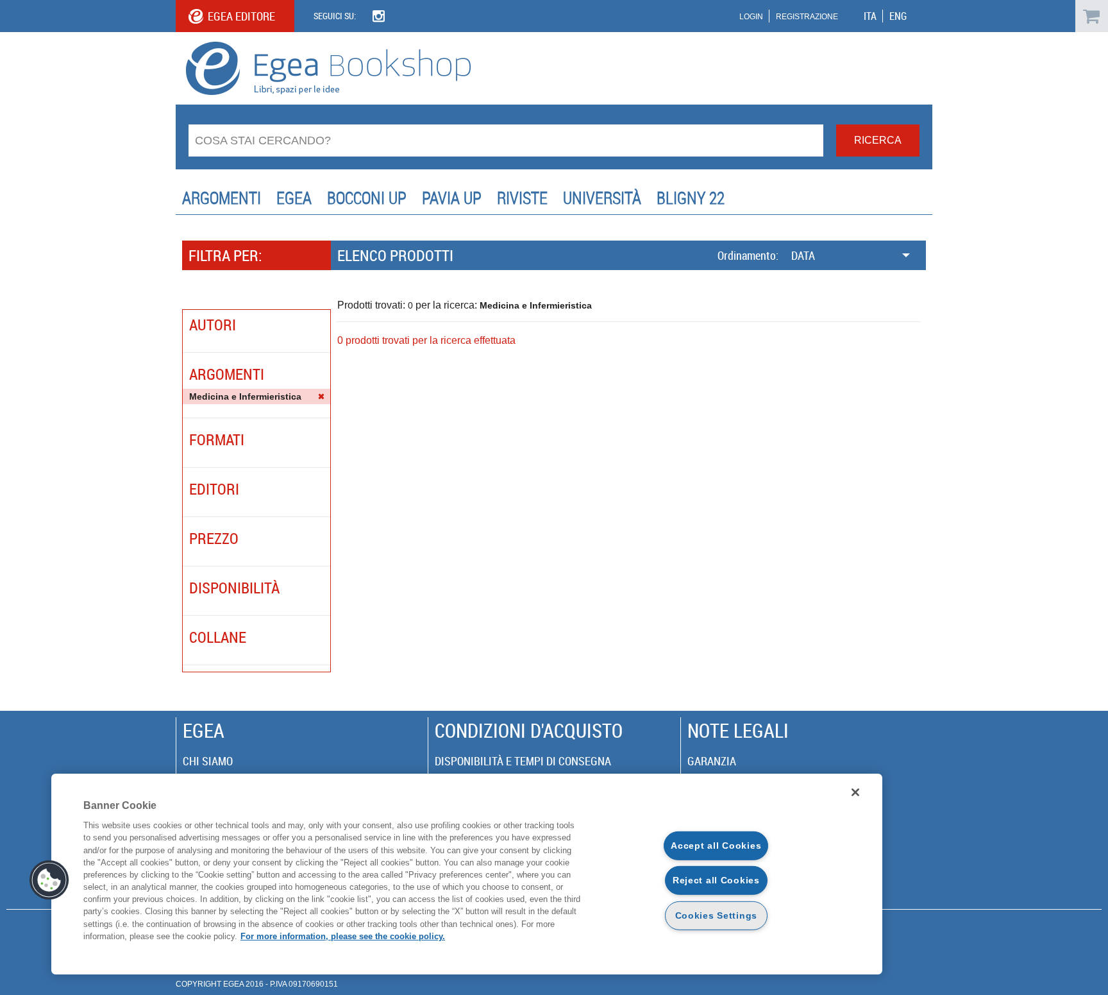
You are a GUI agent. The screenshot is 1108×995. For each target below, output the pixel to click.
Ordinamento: (748, 255)
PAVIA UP (452, 198)
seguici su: (335, 16)
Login (751, 16)
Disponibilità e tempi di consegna (523, 761)
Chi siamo (208, 761)
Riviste (522, 198)
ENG (898, 16)
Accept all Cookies (716, 845)
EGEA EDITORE (241, 16)
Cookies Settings (716, 915)
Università (602, 198)
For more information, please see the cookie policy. (342, 936)
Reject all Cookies (716, 880)
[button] (49, 880)
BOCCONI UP (367, 198)
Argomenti (221, 198)
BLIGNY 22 (691, 198)
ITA (870, 16)
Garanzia (711, 761)
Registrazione (807, 16)
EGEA (294, 198)
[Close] (855, 792)
